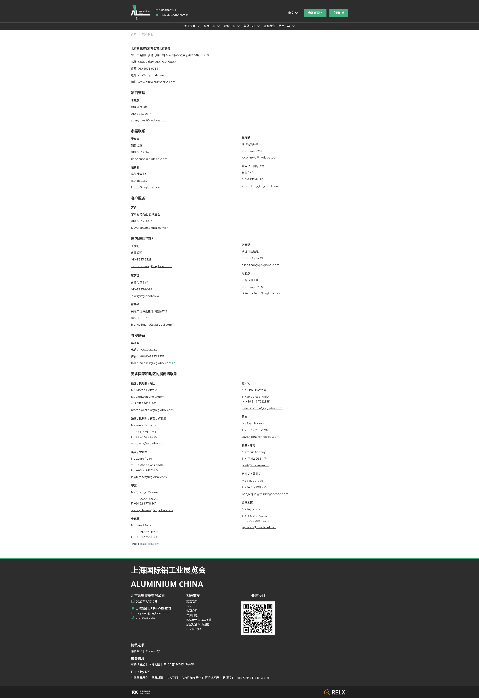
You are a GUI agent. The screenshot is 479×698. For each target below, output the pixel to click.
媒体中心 (250, 26)
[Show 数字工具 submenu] (293, 26)
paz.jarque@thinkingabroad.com (265, 494)
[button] (315, 13)
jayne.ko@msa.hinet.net (259, 527)
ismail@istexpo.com (145, 543)
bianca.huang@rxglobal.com (151, 324)
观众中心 (230, 26)
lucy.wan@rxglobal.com (148, 227)
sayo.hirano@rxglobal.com (260, 436)
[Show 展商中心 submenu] (218, 26)
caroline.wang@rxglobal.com (151, 266)
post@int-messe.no (255, 465)
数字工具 (285, 26)
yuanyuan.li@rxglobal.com (149, 120)
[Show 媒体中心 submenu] (258, 26)
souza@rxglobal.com (158, 510)
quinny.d (137, 510)
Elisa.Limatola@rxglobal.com (262, 408)
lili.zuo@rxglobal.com (146, 187)
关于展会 (190, 26)
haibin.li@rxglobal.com (155, 363)
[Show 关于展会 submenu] (198, 26)
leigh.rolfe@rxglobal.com (149, 477)
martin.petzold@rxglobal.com (152, 410)
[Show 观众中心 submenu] (238, 26)
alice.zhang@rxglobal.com (260, 265)
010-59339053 (146, 617)
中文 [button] (291, 13)
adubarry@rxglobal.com (148, 443)
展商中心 (210, 26)
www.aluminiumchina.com (157, 82)
